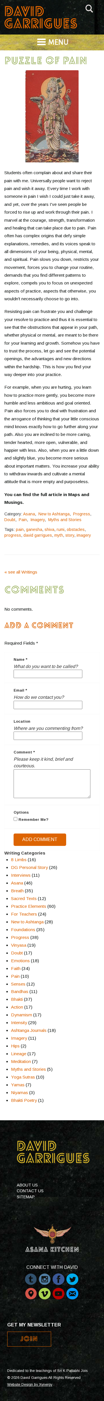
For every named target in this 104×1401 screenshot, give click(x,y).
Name (20, 659)
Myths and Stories (64, 519)
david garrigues (37, 535)
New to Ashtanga (54, 514)
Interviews (21, 875)
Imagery (37, 519)
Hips (15, 1045)
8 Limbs (19, 859)
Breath (17, 890)
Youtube (58, 1290)
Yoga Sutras (23, 1077)
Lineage (18, 1053)
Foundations (23, 929)
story (69, 535)
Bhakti (17, 999)
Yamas (18, 1084)
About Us (27, 1185)
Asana (29, 514)
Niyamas (19, 1092)
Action (17, 1007)
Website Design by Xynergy (29, 1385)
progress (12, 535)
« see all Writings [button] (20, 571)
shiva (49, 529)
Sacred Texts (24, 898)
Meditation (21, 1061)
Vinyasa (18, 945)
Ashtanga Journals (29, 1030)
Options (21, 812)
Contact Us (30, 1191)
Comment (24, 752)
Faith (16, 968)
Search (89, 7)
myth (58, 535)
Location (22, 721)
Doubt (9, 519)
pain (20, 529)
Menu (58, 42)
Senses (18, 984)
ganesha (34, 529)
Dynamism (21, 1014)
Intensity (19, 1022)
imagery (84, 535)
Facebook (58, 1276)
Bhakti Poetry (24, 1100)
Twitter (72, 1276)
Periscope (31, 1290)
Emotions (20, 960)
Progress (81, 514)
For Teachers (24, 914)
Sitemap (26, 1197)
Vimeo (45, 1290)
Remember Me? (33, 819)
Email (20, 690)
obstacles (76, 529)
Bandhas (19, 991)
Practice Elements (28, 906)
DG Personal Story (29, 867)
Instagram (45, 1276)
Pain (23, 519)
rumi (60, 529)
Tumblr (31, 1276)
